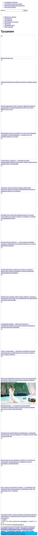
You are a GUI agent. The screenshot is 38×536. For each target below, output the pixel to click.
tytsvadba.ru (23, 521)
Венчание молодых (7, 58)
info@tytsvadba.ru (18, 524)
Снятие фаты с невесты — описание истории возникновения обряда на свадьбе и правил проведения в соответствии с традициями (19, 162)
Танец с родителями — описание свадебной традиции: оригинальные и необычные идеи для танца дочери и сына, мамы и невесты (18, 352)
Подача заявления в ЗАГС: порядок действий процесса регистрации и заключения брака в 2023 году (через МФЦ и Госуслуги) (18, 107)
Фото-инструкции (28, 531)
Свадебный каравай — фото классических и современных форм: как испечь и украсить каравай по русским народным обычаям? (18, 325)
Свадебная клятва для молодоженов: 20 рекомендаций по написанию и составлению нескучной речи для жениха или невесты (19, 516)
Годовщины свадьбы (14, 531)
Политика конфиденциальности (11, 529)
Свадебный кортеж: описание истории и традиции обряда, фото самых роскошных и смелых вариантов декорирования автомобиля (17, 271)
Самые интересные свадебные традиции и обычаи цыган (19, 82)
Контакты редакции (27, 528)
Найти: (3, 10)
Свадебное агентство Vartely (10, 528)
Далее (5, 519)
